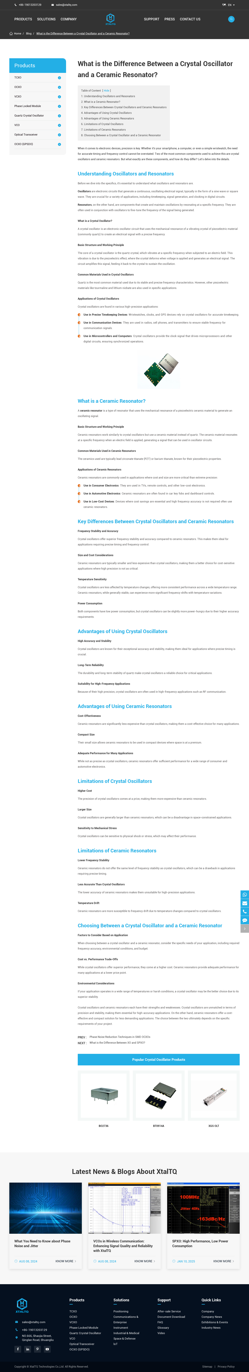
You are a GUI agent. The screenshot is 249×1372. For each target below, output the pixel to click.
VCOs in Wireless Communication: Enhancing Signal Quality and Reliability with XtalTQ (123, 1246)
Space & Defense (124, 1338)
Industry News (211, 1327)
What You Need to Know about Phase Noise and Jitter (42, 1243)
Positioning (120, 1311)
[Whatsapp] (245, 894)
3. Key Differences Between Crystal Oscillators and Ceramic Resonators (124, 107)
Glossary (163, 1327)
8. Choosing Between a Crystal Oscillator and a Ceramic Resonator (121, 135)
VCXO (17, 96)
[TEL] (245, 911)
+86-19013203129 (30, 4)
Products (23, 19)
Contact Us (190, 19)
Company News (212, 1316)
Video (161, 1333)
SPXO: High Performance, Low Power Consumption (200, 1243)
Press (169, 19)
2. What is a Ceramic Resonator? (100, 101)
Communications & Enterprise (125, 1319)
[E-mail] (245, 903)
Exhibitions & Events (215, 1322)
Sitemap (207, 1366)
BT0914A (158, 1126)
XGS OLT (214, 1126)
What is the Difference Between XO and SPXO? (117, 1042)
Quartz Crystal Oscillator (29, 115)
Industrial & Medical (126, 1333)
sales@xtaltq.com (66, 4)
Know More (66, 1261)
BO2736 (103, 1126)
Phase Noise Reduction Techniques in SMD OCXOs (120, 1037)
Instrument (120, 1327)
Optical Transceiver (26, 134)
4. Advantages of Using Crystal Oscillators (106, 112)
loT (115, 1344)
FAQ (160, 1322)
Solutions (46, 19)
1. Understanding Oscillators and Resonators (108, 96)
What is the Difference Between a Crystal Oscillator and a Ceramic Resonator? (83, 33)
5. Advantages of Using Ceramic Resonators (107, 118)
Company (69, 19)
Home (17, 33)
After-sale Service (169, 1311)
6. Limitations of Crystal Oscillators (102, 124)
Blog (29, 33)
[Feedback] (245, 920)
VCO (17, 125)
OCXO (18, 87)
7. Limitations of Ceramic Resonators (103, 129)
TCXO (17, 77)
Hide (106, 90)
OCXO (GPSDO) (23, 144)
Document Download (171, 1316)
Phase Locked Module (27, 106)
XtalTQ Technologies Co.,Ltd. (47, 1366)
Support (151, 19)
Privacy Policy (226, 1366)
